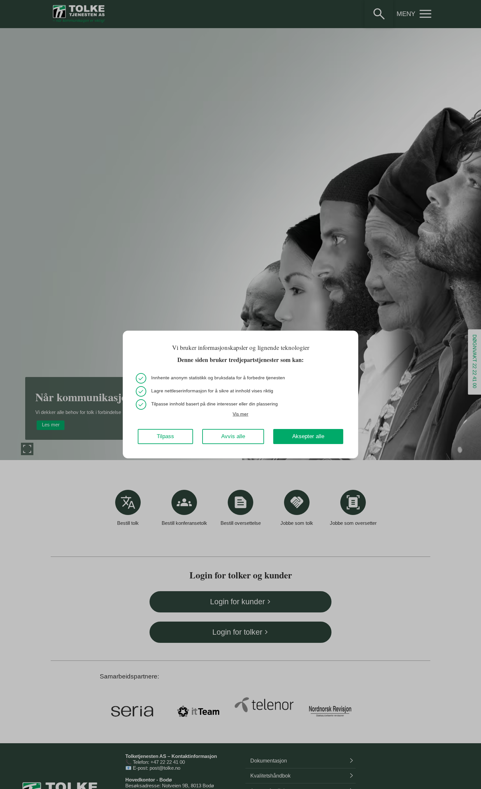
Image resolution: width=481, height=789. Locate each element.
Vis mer (240, 414)
